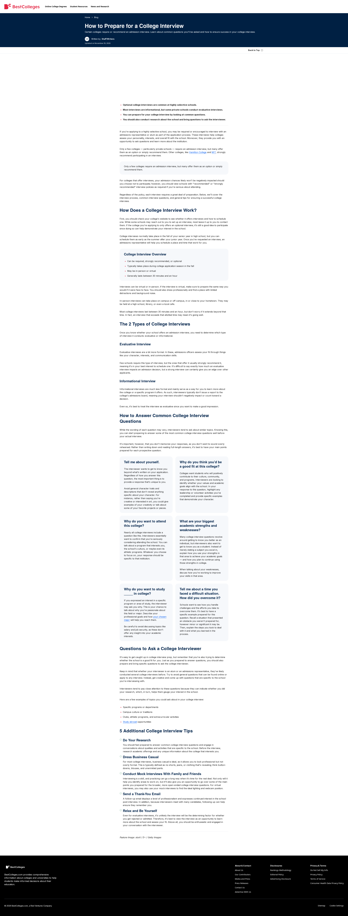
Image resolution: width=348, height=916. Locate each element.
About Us (239, 870)
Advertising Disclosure (280, 879)
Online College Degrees (56, 6)
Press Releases (241, 883)
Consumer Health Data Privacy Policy (327, 883)
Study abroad (130, 721)
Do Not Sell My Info (319, 870)
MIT (214, 152)
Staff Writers (108, 39)
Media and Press (242, 879)
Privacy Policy (316, 874)
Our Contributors (243, 874)
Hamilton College (197, 152)
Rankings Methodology (280, 870)
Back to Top (254, 50)
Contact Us (240, 887)
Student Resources (79, 6)
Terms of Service (317, 879)
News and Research (100, 6)
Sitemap (321, 905)
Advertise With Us (243, 892)
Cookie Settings (337, 905)
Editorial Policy (277, 874)
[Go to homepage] (22, 6)
